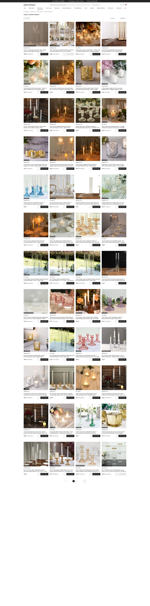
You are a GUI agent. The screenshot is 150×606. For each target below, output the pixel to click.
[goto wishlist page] (123, 5)
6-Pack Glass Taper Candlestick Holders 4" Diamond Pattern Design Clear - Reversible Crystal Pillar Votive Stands (88, 127)
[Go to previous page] (65, 481)
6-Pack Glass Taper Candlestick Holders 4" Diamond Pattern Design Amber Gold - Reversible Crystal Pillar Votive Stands (88, 241)
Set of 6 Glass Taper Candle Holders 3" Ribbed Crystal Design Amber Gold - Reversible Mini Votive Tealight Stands (62, 394)
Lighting (92, 8)
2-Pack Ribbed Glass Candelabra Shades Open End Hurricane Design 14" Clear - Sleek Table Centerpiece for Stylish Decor (36, 280)
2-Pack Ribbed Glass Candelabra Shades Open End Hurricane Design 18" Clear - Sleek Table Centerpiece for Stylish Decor (62, 356)
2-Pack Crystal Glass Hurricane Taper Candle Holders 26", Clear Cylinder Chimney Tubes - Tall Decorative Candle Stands (113, 394)
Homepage (26, 11)
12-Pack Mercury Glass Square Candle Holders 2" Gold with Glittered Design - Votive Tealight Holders (113, 432)
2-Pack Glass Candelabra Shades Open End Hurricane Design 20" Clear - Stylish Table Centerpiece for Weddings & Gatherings (86, 165)
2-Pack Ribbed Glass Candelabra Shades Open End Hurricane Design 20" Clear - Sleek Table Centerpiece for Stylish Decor (88, 280)
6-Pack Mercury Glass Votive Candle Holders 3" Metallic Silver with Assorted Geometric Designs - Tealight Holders (36, 394)
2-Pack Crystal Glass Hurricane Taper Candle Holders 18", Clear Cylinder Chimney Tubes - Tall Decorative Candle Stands (35, 432)
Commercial (118, 8)
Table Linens (31, 8)
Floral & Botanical (78, 8)
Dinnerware (56, 8)
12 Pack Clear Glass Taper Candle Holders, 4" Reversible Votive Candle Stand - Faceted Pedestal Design (60, 203)
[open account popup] (121, 5)
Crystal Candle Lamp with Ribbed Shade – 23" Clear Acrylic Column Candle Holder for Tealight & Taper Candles (114, 241)
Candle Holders (39, 11)
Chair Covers (48, 8)
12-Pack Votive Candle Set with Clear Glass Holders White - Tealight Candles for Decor (112, 89)
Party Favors (110, 8)
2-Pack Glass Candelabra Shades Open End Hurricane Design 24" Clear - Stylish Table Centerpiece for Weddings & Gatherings (60, 127)
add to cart (44, 54)
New (25, 8)
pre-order (70, 54)
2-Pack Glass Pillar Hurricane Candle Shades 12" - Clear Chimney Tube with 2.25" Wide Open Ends (113, 280)
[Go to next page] (84, 481)
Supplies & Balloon (101, 8)
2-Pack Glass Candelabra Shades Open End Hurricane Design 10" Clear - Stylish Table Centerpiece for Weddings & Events (112, 50)
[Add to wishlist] (47, 23)
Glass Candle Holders (48, 11)
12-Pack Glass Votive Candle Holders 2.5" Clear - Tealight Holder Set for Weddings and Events (113, 203)
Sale (125, 8)
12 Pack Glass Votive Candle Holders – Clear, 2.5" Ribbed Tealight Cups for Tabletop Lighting (35, 89)
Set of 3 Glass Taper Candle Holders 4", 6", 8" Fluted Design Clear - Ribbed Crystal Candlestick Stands (113, 356)
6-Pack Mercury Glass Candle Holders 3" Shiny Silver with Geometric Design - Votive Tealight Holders (113, 165)
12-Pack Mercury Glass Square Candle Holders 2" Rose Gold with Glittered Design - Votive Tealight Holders (61, 318)
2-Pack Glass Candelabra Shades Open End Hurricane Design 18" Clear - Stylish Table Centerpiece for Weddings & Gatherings (34, 241)
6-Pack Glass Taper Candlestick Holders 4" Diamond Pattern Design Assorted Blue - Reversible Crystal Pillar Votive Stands (34, 203)
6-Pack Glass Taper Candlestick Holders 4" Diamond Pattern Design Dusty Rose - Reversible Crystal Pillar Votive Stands (87, 356)
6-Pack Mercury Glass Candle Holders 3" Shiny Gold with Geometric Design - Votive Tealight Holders (87, 89)
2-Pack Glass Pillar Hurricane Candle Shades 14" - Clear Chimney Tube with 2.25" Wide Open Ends (87, 203)
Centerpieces (40, 8)
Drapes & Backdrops (66, 8)
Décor (86, 8)
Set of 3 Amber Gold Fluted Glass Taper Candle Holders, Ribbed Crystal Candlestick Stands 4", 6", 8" (88, 470)
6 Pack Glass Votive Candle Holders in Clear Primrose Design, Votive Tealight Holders (86, 394)
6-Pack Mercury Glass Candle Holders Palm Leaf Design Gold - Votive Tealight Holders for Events (35, 165)
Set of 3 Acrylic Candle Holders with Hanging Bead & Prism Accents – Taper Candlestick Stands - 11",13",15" (36, 318)
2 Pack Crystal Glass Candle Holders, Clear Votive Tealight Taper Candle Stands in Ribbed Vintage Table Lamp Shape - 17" (61, 165)
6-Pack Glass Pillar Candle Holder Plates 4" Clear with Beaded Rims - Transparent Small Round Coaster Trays (61, 432)
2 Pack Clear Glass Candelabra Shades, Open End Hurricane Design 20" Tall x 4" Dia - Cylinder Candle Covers (61, 50)
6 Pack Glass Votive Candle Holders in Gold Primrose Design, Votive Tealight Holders (34, 356)
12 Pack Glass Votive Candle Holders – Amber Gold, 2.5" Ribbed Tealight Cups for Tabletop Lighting (88, 50)
